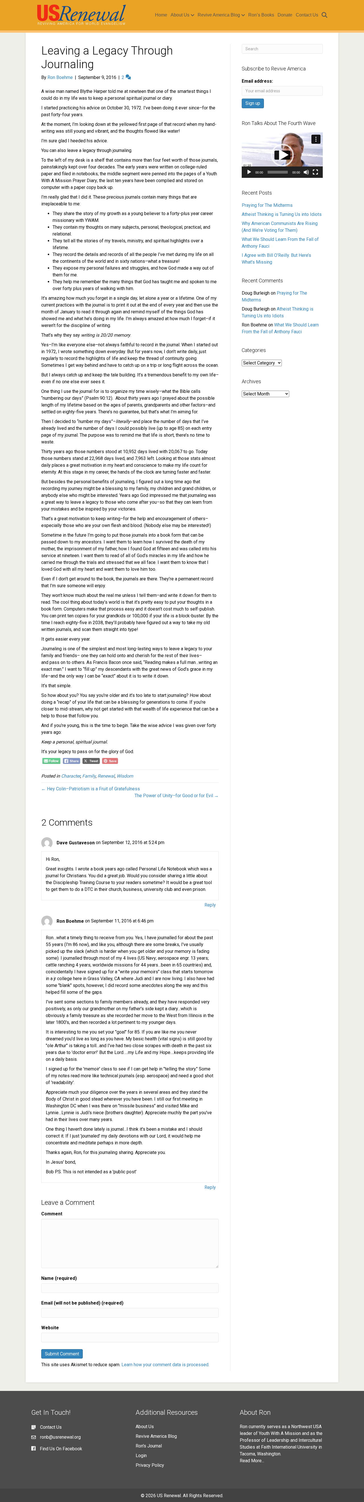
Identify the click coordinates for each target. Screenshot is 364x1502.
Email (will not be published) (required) (82, 1303)
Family (89, 776)
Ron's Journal (149, 1446)
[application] (282, 155)
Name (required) (59, 1278)
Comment (51, 1213)
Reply (210, 905)
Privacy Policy (150, 1465)
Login (141, 1455)
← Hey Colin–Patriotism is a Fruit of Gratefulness (90, 788)
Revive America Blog (219, 15)
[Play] (249, 172)
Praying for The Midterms (267, 205)
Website (50, 1327)
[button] (282, 155)
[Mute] (306, 172)
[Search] (323, 15)
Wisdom (125, 776)
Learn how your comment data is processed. (165, 1364)
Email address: (257, 81)
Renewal (106, 776)
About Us (180, 15)
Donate (285, 15)
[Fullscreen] (315, 172)
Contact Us (307, 15)
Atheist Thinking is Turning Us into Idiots (282, 214)
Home (161, 15)
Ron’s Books (261, 15)
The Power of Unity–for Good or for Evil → (177, 795)
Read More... (252, 1460)
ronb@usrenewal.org (60, 1437)
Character (70, 776)
